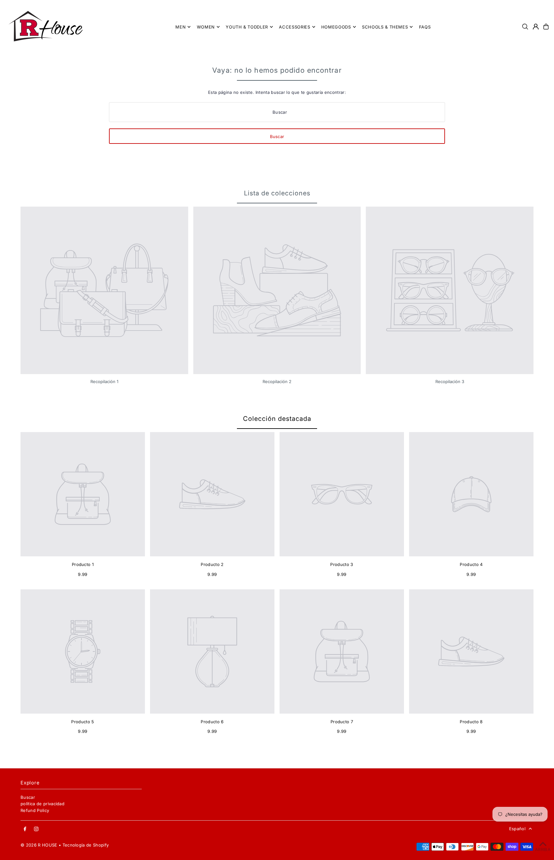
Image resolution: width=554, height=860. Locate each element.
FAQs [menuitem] (425, 26)
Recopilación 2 (277, 381)
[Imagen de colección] (104, 290)
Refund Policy (35, 810)
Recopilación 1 (104, 381)
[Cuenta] (536, 26)
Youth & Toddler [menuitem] (247, 26)
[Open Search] (525, 26)
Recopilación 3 (449, 381)
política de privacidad (42, 803)
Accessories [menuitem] (294, 26)
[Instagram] (36, 829)
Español (517, 828)
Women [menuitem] (206, 26)
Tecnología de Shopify (86, 845)
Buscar (28, 797)
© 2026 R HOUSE (39, 845)
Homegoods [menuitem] (336, 26)
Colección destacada (277, 418)
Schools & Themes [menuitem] (385, 26)
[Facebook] (25, 829)
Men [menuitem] (180, 26)
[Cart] (546, 26)
